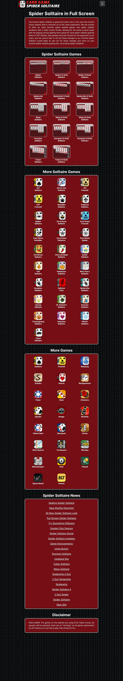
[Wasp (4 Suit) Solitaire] (84, 115)
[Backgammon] (85, 381)
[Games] (61, 481)
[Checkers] (85, 398)
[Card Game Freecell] (85, 219)
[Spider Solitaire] (38, 73)
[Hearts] (61, 381)
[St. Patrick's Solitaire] (61, 303)
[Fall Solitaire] (38, 269)
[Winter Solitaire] (85, 319)
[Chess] (85, 431)
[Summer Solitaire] (85, 303)
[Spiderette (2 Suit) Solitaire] (61, 94)
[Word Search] (38, 448)
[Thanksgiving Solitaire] (38, 319)
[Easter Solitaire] (85, 253)
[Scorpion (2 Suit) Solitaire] (61, 136)
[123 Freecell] (85, 186)
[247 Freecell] (38, 203)
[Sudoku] (38, 381)
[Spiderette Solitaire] (38, 94)
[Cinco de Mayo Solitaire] (61, 253)
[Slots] (61, 398)
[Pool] (61, 465)
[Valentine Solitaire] (61, 319)
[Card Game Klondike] (38, 236)
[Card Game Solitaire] (61, 219)
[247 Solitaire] (38, 186)
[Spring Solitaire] (38, 303)
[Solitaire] (38, 364)
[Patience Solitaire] (85, 203)
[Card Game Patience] (61, 236)
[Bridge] (61, 415)
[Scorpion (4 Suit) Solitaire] (84, 136)
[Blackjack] (61, 431)
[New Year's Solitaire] (85, 269)
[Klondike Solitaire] (61, 203)
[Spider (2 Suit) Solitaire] (61, 73)
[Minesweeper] (38, 465)
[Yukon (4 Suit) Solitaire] (61, 158)
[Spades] (38, 415)
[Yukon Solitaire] (38, 158)
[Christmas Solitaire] (38, 253)
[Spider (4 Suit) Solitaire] (84, 73)
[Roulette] (85, 415)
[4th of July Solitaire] (61, 186)
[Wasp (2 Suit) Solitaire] (61, 115)
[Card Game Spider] (85, 236)
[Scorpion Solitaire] (38, 136)
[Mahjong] (85, 364)
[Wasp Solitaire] (38, 115)
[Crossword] (61, 448)
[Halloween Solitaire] (61, 269)
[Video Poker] (38, 431)
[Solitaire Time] (61, 286)
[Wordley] (85, 448)
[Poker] (38, 398)
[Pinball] (85, 465)
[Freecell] (61, 364)
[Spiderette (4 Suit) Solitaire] (84, 94)
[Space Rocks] (38, 481)
